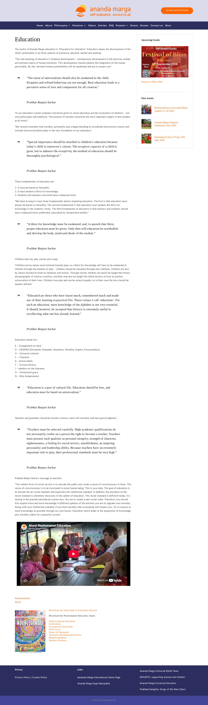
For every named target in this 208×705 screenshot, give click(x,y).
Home (40, 25)
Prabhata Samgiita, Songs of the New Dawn (162, 689)
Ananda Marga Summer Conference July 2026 (166, 124)
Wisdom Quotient (58, 637)
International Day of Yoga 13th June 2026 (169, 138)
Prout (18, 602)
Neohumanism (22, 598)
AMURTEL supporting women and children (162, 677)
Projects (120, 25)
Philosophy (60, 25)
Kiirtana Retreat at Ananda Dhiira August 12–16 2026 (170, 109)
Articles (102, 25)
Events (134, 25)
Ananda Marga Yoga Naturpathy (93, 683)
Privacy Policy (22, 677)
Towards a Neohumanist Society (65, 635)
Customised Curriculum (61, 626)
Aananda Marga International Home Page (98, 677)
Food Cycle (55, 629)
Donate (144, 25)
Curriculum (54, 624)
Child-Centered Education (62, 621)
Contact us (157, 25)
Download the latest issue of (73, 610)
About (48, 25)
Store (168, 25)
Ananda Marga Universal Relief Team (159, 671)
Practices (77, 25)
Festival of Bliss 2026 (151, 82)
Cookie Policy (39, 677)
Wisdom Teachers (58, 640)
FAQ (111, 25)
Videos (92, 25)
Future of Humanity (59, 632)
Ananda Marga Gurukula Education (158, 683)
